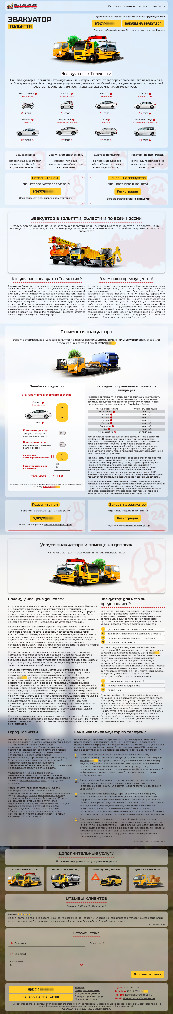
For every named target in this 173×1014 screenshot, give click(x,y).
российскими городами (32, 780)
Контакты (159, 6)
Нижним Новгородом (50, 795)
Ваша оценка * (16, 962)
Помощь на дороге (87, 999)
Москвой (22, 795)
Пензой (33, 795)
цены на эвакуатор (99, 291)
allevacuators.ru (102, 1009)
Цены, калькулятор (87, 990)
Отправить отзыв (147, 974)
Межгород (130, 6)
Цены (117, 6)
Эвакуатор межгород (89, 996)
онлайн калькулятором (58, 198)
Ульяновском (16, 798)
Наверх (79, 987)
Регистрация (127, 192)
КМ (57, 464)
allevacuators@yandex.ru (139, 998)
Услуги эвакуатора (87, 993)
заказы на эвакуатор (137, 198)
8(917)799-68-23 (106, 24)
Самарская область (142, 841)
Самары (12, 801)
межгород (99, 226)
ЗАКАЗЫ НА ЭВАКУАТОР (143, 24)
